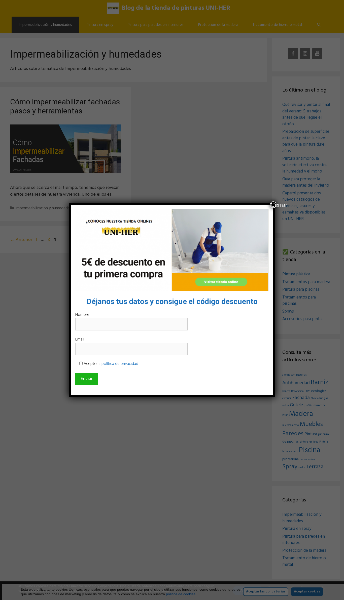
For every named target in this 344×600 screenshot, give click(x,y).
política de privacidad (119, 364)
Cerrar (273, 204)
